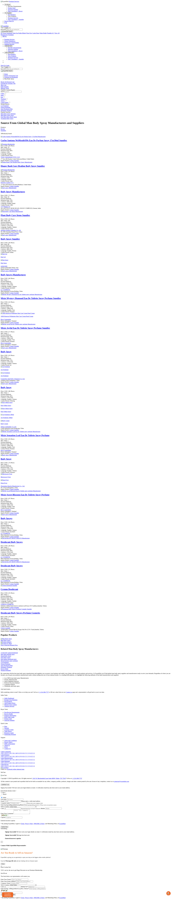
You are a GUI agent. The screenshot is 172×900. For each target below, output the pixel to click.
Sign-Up (11, 21)
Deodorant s (12, 542)
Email (2, 801)
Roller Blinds (22, 33)
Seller (4, 797)
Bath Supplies (5, 86)
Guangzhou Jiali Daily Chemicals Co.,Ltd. (13, 379)
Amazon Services (9, 44)
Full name (3, 799)
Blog (5, 726)
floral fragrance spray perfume (9, 661)
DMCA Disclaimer (9, 744)
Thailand (3, 99)
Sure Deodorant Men (7, 109)
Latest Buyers (5, 764)
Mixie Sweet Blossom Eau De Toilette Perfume (25, 495)
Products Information (10, 715)
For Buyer (7, 4)
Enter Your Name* (6, 879)
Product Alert (11, 8)
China (2, 93)
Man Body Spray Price (7, 115)
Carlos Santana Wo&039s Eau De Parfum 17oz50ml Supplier (34, 140)
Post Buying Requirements (11, 712)
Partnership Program (10, 734)
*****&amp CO (5, 206)
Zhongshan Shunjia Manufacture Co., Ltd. (13, 486)
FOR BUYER (8, 46)
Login (7, 65)
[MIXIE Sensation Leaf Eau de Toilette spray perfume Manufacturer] (20, 431)
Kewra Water (4, 669)
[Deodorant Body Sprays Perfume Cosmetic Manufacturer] (16, 609)
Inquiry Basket (5, 160)
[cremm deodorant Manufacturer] (9, 585)
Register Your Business (10, 700)
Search (3, 91)
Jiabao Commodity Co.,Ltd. (8, 427)
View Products (12, 56)
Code (2, 808)
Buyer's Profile (8, 714)
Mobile (43, 808)
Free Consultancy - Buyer (15, 11)
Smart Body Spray (6, 656)
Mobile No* (24, 887)
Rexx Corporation (6, 319)
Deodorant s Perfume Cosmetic (20, 613)
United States (5, 102)
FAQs (6, 747)
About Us (7, 745)
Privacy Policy (8, 742)
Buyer (4, 794)
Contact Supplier (14, 160)
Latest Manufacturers (7, 758)
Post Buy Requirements (14, 47)
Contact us (69, 692)
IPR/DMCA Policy (39, 823)
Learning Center (9, 729)
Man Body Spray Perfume (8, 114)
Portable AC (50, 33)
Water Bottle (43, 33)
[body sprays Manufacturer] (9, 271)
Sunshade (9, 33)
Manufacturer (13, 191)
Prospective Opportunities (11, 42)
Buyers (3, 129)
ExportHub (62, 823)
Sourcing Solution (13, 9)
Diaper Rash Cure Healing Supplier (23, 166)
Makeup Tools (5, 88)
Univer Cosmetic (5, 628)
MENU (5, 36)
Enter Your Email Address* (8, 881)
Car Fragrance (5, 105)
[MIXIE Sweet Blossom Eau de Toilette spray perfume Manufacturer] (21, 491)
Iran (2, 97)
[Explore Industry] (6, 642)
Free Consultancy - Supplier (16, 19)
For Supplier (8, 13)
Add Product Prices (9, 703)
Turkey (3, 100)
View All (56, 33)
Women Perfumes (6, 670)
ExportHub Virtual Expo (7, 894)
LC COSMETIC (5, 289)
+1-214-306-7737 (44, 692)
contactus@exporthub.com (121, 781)
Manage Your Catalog (10, 704)
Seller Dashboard (9, 698)
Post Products (12, 14)
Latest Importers (5, 761)
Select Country (5, 806)
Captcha (3, 817)
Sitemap (6, 728)
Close (2, 864)
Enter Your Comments (7, 813)
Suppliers (3, 130)
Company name (5, 803)
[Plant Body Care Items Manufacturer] (12, 211)
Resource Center (9, 733)
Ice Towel (3, 33)
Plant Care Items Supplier (15, 215)
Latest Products (5, 755)
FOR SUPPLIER (9, 52)
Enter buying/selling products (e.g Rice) (12, 805)
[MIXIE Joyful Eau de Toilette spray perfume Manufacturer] (18, 324)
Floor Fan (29, 33)
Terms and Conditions (10, 740)
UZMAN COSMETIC (7, 604)
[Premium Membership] (8, 144)
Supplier (10, 239)
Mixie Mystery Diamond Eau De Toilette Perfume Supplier (31, 298)
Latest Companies (6, 751)
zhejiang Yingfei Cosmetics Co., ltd (11, 230)
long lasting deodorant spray (9, 659)
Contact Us (7, 748)
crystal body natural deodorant (9, 652)
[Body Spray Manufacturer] (9, 455)
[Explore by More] (6, 643)
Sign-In (6, 21)
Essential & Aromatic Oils (8, 83)
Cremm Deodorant (9, 589)
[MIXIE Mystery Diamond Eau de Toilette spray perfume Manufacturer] (21, 294)
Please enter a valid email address (30, 801)
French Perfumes (5, 107)
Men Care (3, 85)
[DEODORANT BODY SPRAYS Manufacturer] (15, 538)
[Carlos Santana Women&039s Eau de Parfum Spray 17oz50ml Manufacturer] (23, 136)
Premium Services (13, 18)
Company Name (5, 883)
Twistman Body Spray (7, 118)
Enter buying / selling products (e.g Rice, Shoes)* (15, 888)
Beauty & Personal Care (7, 82)
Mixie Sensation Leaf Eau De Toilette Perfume (25, 435)
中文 (5, 23)
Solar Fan (15, 33)
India (2, 95)
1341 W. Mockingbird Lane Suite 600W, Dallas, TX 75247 (49, 778)
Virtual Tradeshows (9, 41)
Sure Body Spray (5, 657)
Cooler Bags (35, 33)
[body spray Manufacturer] (8, 188)
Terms (22, 823)
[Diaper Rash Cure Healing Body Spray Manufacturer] (16, 162)
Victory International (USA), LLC (10, 157)
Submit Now (4, 827)
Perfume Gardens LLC (7, 182)
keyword (3, 29)
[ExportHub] (5, 26)
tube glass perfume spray (8, 654)
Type (2, 27)
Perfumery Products (6, 110)
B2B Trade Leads (9, 717)
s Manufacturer (13, 275)
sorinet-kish (4, 266)
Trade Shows (8, 731)
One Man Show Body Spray (9, 117)
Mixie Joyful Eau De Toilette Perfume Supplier (25, 328)
